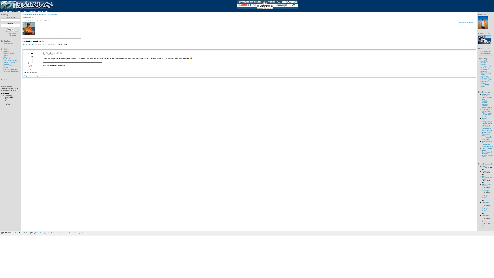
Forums (6, 51)
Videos (5, 55)
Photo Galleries (8, 53)
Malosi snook (486, 132)
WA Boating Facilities (484, 70)
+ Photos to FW (485, 66)
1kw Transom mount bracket (487, 129)
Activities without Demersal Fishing (485, 103)
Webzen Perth (39, 233)
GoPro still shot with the (52, 53)
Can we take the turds (486, 184)
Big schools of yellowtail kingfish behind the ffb (487, 154)
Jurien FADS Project (484, 85)
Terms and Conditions (11, 71)
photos (18, 11)
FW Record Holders (10, 69)
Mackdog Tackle (485, 53)
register (31, 44)
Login (25, 44)
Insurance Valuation (485, 119)
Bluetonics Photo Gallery (48, 14)
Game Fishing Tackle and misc (487, 145)
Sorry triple (485, 191)
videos (25, 11)
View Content (8, 43)
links (46, 11)
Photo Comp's (485, 68)
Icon (65, 44)
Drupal (28, 233)
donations (32, 11)
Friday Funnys (487, 107)
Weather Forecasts (9, 59)
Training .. (485, 171)
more (491, 159)
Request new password (12, 34)
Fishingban (486, 134)
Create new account (12, 32)
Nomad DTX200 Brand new (487, 138)
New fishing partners (486, 95)
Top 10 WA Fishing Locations (484, 62)
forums (11, 11)
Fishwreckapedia (486, 80)
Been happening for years (487, 177)
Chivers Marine (485, 51)
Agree (484, 166)
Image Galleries (33, 14)
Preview (59, 44)
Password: (11, 23)
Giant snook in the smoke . (487, 110)
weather (40, 11)
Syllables (485, 222)
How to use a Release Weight (485, 77)
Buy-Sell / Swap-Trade (10, 60)
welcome (4, 11)
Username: (11, 18)
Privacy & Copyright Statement (10, 63)
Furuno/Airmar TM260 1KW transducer (487, 125)
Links (5, 57)
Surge (484, 150)
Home (25, 14)
